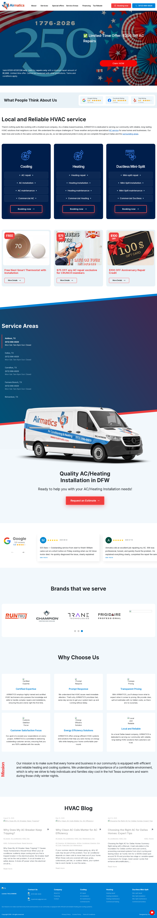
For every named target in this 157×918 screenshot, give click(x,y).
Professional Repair (14, 843)
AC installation (26, 183)
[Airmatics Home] (13, 5)
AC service (114, 130)
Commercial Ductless (131, 198)
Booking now (122, 6)
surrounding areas (130, 134)
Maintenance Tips (89, 838)
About (33, 6)
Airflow (79, 843)
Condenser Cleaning (89, 843)
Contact (56, 899)
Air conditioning (16, 838)
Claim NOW (118, 63)
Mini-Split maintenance (130, 190)
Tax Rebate (97, 6)
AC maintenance (26, 190)
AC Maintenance (70, 843)
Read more (7, 869)
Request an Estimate (83, 500)
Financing (86, 6)
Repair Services (27, 843)
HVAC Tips (25, 838)
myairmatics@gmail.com (38, 899)
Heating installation (78, 183)
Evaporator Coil (67, 845)
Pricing (151, 838)
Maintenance (77, 845)
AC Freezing (60, 843)
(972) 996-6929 (145, 6)
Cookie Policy (76, 914)
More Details (12, 280)
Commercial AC (26, 198)
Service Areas (72, 6)
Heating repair (78, 175)
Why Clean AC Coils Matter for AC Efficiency (76, 831)
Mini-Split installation (130, 183)
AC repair (26, 175)
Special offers (58, 6)
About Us (57, 893)
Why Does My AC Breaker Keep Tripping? (22, 831)
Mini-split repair (131, 175)
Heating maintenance (78, 190)
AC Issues (6, 838)
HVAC (5, 843)
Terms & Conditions (89, 914)
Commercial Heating (78, 198)
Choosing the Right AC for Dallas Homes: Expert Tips (128, 831)
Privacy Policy (66, 914)
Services (44, 6)
